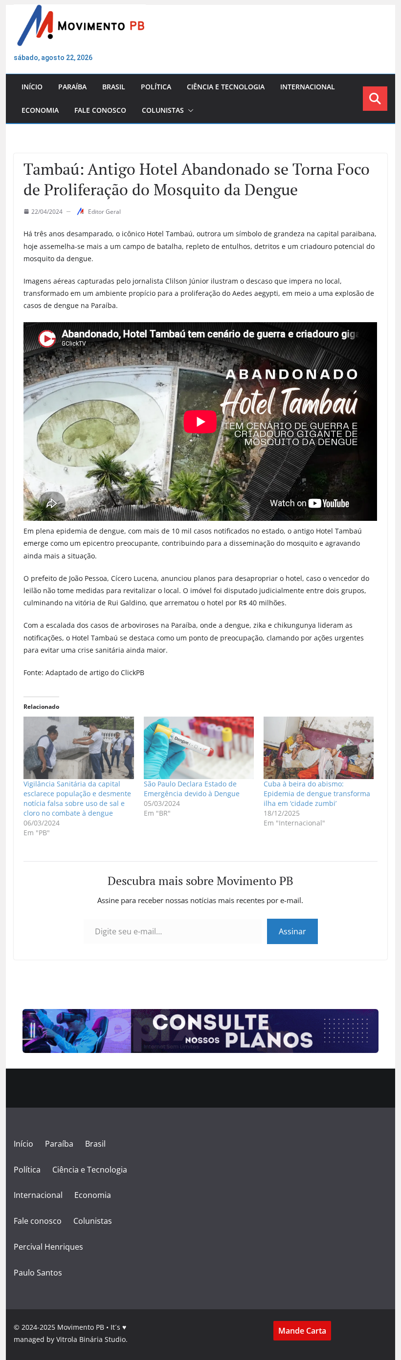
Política (156, 86)
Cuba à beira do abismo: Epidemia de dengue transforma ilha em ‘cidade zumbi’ (317, 793)
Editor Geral (104, 211)
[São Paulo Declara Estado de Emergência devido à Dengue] (199, 748)
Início (32, 86)
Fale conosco (100, 110)
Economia (40, 110)
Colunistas (163, 110)
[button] (189, 110)
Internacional (307, 86)
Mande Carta (302, 1330)
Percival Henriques (48, 1246)
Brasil (113, 86)
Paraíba (72, 86)
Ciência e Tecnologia (226, 86)
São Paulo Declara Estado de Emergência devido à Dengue (192, 788)
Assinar (292, 931)
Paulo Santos (38, 1272)
